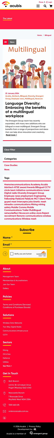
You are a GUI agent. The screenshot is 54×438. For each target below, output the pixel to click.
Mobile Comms (18, 207)
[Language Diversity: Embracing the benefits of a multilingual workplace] (27, 90)
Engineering (40, 195)
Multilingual (29, 99)
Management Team (11, 276)
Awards (31, 187)
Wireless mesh (29, 218)
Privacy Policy (35, 426)
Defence (6, 358)
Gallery (6, 288)
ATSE (16, 187)
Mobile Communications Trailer (19, 209)
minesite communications (17, 204)
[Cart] (51, 6)
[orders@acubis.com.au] (6, 412)
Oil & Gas (6, 354)
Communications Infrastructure (15, 331)
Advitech (15, 96)
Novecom (39, 99)
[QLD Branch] (6, 382)
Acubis (8, 96)
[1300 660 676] (6, 405)
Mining (34, 204)
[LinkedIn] (4, 418)
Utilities (6, 362)
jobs (30, 201)
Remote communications (29, 215)
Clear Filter (9, 149)
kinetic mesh (39, 201)
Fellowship (9, 198)
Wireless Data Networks (12, 323)
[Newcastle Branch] (6, 394)
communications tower (37, 190)
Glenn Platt (45, 198)
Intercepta (22, 201)
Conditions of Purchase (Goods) (16, 307)
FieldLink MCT (32, 198)
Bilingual (23, 96)
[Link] (11, 4)
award (23, 187)
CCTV (47, 187)
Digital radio (10, 193)
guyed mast (10, 201)
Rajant (45, 213)
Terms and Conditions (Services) (17, 304)
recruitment (10, 215)
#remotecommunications (17, 184)
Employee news (17, 99)
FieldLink (19, 198)
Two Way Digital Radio (12, 327)
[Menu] (38, 6)
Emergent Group (35, 193)
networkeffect (11, 213)
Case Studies (10, 165)
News (6, 169)
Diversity (31, 96)
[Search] (45, 6)
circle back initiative (14, 190)
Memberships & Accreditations (15, 280)
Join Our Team (9, 284)
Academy (35, 184)
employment (27, 195)
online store (36, 213)
